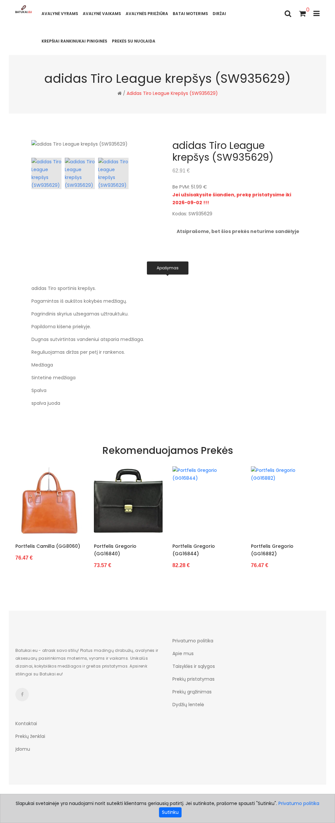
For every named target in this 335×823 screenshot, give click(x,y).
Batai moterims (190, 13)
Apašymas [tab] (168, 268)
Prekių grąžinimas (192, 692)
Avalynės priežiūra (147, 13)
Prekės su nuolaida (133, 41)
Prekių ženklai (30, 736)
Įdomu (22, 749)
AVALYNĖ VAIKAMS (102, 13)
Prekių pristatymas (193, 679)
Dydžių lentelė (188, 704)
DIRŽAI (219, 13)
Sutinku (170, 812)
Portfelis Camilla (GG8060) (47, 546)
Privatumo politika (192, 640)
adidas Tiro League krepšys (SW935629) (172, 93)
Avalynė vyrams (60, 13)
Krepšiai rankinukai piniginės (74, 41)
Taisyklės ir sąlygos (193, 666)
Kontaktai (26, 723)
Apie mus (183, 653)
